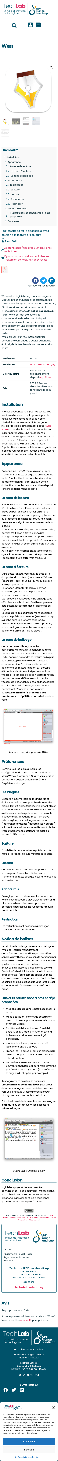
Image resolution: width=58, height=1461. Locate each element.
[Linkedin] (22, 1390)
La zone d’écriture (21, 171)
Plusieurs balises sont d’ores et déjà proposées (30, 214)
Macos (45, 256)
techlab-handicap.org (29, 1287)
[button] (53, 1407)
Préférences (15, 180)
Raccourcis (17, 199)
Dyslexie (9, 256)
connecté (26, 1320)
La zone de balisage (22, 176)
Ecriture (15, 189)
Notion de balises (17, 208)
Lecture (15, 194)
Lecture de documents (27, 256)
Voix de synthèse (37, 259)
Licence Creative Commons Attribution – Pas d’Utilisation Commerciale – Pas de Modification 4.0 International (29, 1217)
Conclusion (14, 221)
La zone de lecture (20, 166)
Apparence (14, 162)
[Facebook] (5, 1390)
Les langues (16, 185)
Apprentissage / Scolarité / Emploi (23, 248)
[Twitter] (14, 1390)
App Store (45, 377)
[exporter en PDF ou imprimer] (4, 269)
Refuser (29, 1449)
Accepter (29, 1441)
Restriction (17, 204)
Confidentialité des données (26, 1457)
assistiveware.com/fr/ (42, 364)
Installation (13, 157)
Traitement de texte (15, 259)
